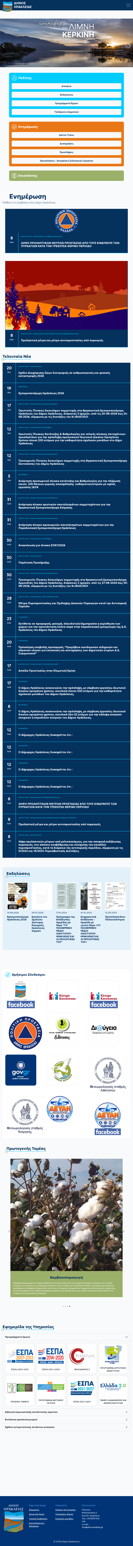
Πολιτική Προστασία (53, 334)
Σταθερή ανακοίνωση (53, 236)
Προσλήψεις (47, 427)
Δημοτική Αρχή (36, 1514)
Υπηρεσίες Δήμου (64, 1514)
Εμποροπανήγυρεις (50, 404)
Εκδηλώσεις (23, 387)
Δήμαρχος (34, 1509)
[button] (3, 46)
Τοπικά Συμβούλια (38, 1518)
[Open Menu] (128, 5)
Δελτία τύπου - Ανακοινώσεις (32, 236)
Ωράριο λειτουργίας (65, 1509)
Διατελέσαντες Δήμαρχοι (36, 1524)
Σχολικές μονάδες (64, 1518)
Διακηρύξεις (23, 617)
